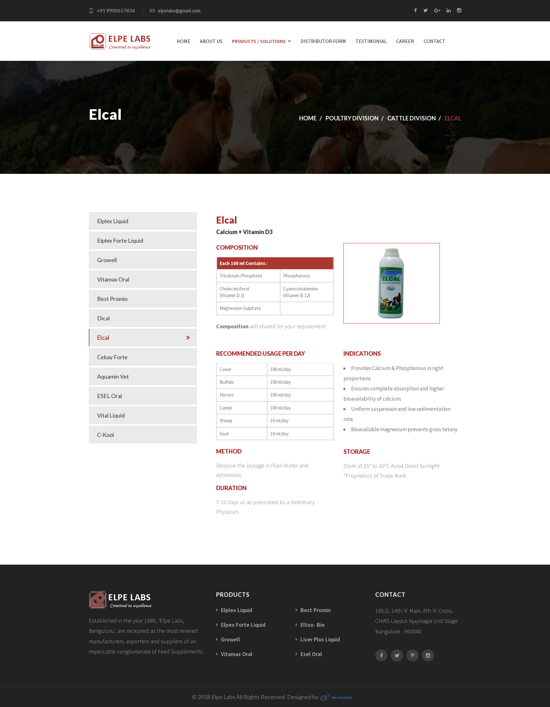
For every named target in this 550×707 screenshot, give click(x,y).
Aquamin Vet (113, 376)
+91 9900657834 (116, 10)
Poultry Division (352, 118)
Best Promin (112, 298)
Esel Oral (311, 654)
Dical (103, 318)
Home (183, 41)
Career (405, 41)
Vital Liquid (111, 415)
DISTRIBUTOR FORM (323, 41)
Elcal (103, 337)
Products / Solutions (259, 41)
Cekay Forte (112, 357)
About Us (211, 41)
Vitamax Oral (113, 279)
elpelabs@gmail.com (179, 10)
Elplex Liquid (112, 221)
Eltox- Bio (312, 624)
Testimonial (371, 41)
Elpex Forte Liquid (243, 624)
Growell (107, 259)
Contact (434, 41)
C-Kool (105, 434)
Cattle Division (411, 118)
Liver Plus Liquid (320, 639)
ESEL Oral (109, 395)
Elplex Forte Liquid (120, 240)
